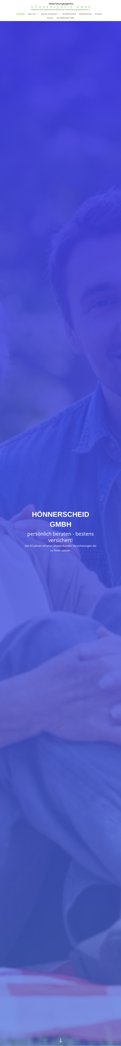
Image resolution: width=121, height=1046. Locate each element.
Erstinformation (69, 14)
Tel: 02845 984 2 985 (65, 18)
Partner (50, 18)
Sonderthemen (85, 14)
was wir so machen (49, 14)
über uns (32, 14)
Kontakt (98, 14)
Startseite (21, 14)
